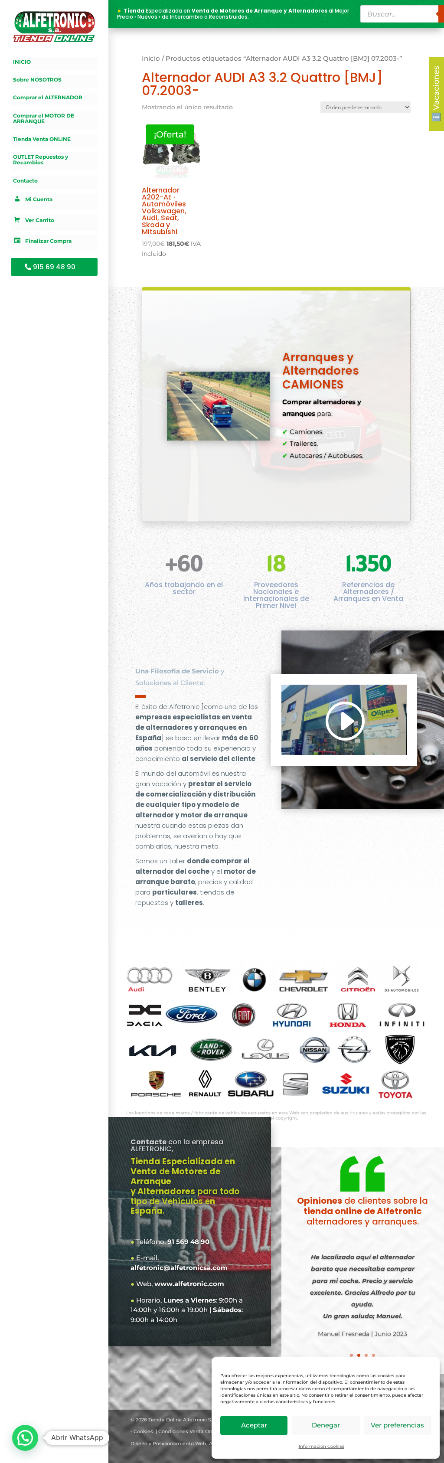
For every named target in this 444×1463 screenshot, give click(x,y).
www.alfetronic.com (189, 1284)
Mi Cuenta (38, 199)
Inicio (151, 58)
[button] (25, 1438)
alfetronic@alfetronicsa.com (179, 1268)
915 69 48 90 (54, 266)
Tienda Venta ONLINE (42, 139)
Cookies (143, 1431)
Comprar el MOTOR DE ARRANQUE (43, 118)
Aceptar (254, 1425)
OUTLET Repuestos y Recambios (40, 160)
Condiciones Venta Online (189, 1431)
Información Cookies (321, 1446)
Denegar (326, 1425)
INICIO (22, 62)
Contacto (25, 181)
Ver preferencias (397, 1425)
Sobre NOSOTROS (37, 80)
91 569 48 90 (188, 1242)
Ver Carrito (39, 220)
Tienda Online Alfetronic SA (181, 1420)
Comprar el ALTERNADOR (47, 98)
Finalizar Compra (48, 241)
